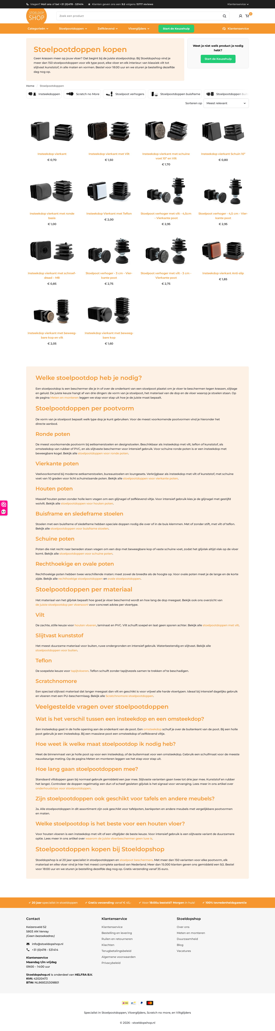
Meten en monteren (64, 397)
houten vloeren (85, 625)
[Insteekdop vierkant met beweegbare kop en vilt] (52, 310)
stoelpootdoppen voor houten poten (87, 503)
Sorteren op (193, 103)
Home (30, 86)
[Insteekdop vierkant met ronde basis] (52, 191)
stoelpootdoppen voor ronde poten (103, 453)
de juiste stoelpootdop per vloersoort (62, 604)
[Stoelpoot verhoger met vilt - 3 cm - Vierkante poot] (166, 251)
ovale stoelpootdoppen (124, 578)
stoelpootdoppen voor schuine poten (85, 553)
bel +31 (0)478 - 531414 (69, 4)
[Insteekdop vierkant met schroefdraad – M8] (52, 251)
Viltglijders (183, 1012)
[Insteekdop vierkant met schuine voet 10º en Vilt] (166, 131)
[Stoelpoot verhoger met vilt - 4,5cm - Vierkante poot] (166, 191)
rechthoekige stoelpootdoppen (80, 578)
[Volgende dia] (253, 94)
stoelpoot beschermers (136, 860)
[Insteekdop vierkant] (52, 131)
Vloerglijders (137, 1012)
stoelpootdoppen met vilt (221, 625)
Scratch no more (158, 1012)
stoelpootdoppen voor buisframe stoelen (80, 528)
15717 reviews (144, 4)
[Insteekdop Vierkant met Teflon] (109, 191)
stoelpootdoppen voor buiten (56, 650)
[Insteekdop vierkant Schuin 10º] (223, 131)
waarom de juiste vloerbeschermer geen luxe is (118, 838)
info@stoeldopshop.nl (47, 944)
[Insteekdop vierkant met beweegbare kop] (109, 310)
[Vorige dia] (22, 94)
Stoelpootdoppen (114, 1012)
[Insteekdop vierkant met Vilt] (109, 131)
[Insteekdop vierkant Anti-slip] (223, 251)
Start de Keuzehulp (176, 28)
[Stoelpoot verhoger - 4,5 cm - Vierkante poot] (223, 191)
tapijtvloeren (80, 671)
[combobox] (142, 16)
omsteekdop (152, 729)
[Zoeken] (224, 16)
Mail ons (46, 4)
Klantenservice (236, 4)
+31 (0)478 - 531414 (45, 950)
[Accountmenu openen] (240, 16)
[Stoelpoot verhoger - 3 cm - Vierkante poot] (109, 251)
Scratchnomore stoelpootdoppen (129, 696)
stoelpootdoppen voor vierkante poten (150, 478)
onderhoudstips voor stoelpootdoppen (63, 788)
